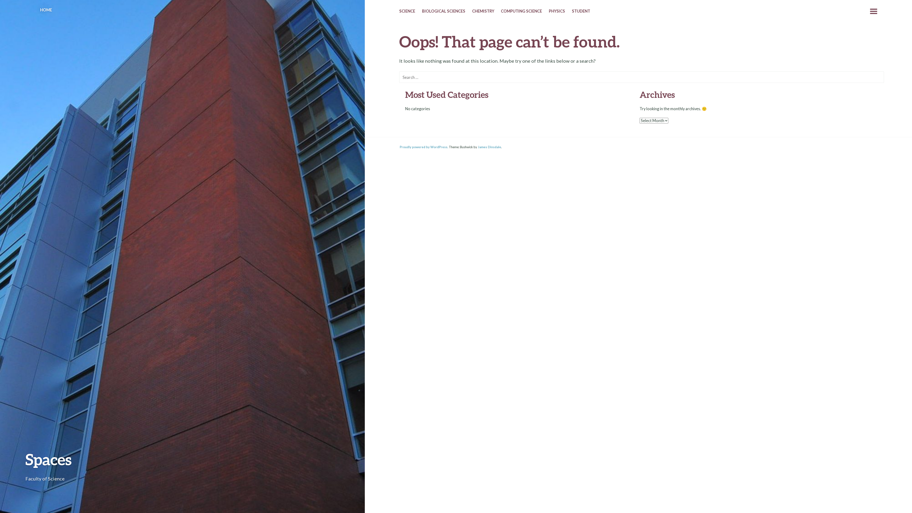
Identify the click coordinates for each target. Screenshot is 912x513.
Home (46, 10)
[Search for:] (641, 77)
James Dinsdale (489, 147)
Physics (557, 11)
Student (581, 11)
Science (407, 11)
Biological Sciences (443, 11)
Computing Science (521, 11)
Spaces (48, 459)
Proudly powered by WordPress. (424, 147)
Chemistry (483, 11)
